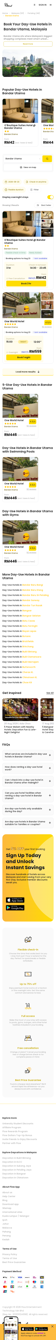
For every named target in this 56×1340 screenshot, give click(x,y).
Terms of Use (9, 1258)
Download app (10, 1204)
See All (50, 693)
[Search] (47, 158)
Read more (28, 44)
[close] (52, 1326)
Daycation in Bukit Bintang (16, 1158)
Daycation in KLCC (12, 1162)
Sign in (42, 4)
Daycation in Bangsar (14, 1173)
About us (7, 1192)
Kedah (5, 1239)
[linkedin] (19, 1323)
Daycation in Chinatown (15, 1177)
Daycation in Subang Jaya (16, 1165)
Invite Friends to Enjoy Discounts (19, 1139)
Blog (4, 1200)
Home (5, 13)
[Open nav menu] (51, 5)
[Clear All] (39, 158)
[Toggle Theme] (34, 5)
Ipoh (4, 1220)
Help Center (8, 1196)
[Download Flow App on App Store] (15, 900)
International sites (12, 1212)
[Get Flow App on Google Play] (15, 907)
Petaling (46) (34, 13)
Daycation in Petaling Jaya (16, 1169)
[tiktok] (27, 1323)
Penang (6, 1235)
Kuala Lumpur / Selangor (15, 1216)
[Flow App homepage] (8, 5)
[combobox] (23, 158)
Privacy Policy (9, 1254)
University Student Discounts (17, 1123)
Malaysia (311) (17, 13)
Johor (5, 1223)
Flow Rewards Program (15, 1131)
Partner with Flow (11, 1143)
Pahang (6, 1231)
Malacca (7, 1227)
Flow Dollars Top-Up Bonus (17, 1135)
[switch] (50, 197)
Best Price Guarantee (14, 1262)
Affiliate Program (11, 1127)
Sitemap (6, 1208)
